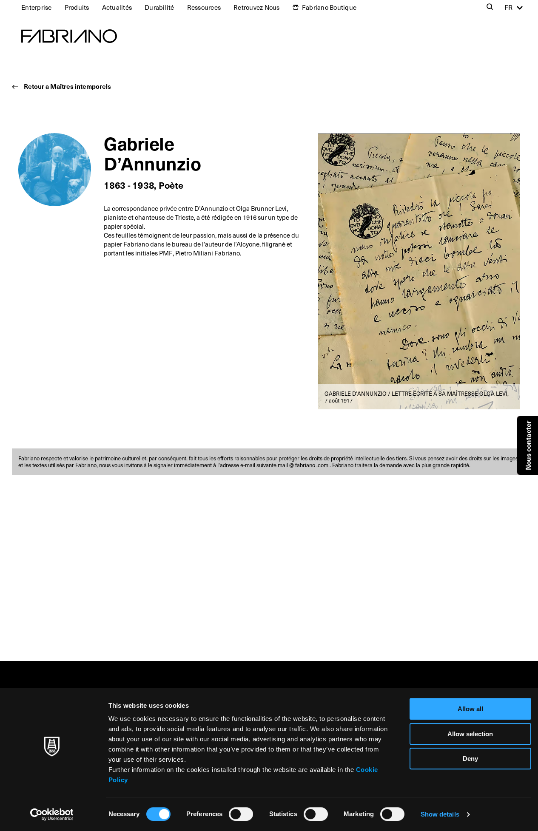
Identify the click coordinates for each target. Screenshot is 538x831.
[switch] (241, 814)
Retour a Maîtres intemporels (67, 86)
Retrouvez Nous (256, 7)
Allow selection (470, 733)
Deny (470, 758)
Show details (440, 814)
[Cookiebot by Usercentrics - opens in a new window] (51, 814)
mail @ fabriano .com (304, 465)
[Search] (490, 7)
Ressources (204, 7)
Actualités (117, 7)
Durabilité (159, 7)
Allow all (470, 708)
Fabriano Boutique (329, 7)
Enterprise (36, 7)
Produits (77, 7)
